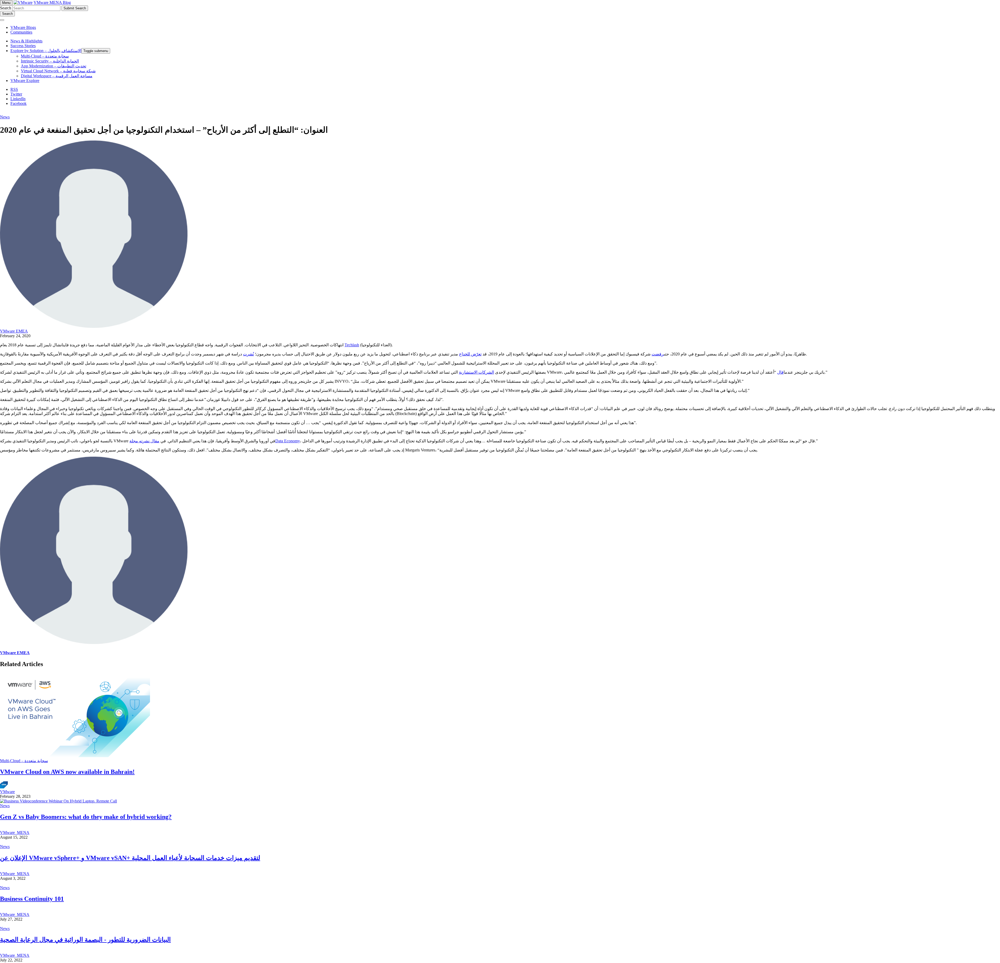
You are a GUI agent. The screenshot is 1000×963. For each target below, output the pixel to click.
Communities (21, 32)
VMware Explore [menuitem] (24, 80)
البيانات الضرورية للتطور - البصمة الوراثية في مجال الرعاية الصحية (85, 939)
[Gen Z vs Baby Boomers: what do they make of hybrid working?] (58, 801)
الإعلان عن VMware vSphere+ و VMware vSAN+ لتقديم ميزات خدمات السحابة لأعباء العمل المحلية (130, 857)
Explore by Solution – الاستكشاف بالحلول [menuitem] (45, 50)
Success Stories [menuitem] (23, 45)
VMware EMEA (14, 331)
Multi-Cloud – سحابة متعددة (24, 760)
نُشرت (248, 354)
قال (780, 372)
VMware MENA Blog (52, 2)
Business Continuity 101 (32, 898)
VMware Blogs (23, 27)
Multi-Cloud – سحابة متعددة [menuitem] (45, 56)
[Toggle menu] (2, 20)
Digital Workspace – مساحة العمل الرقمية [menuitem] (56, 76)
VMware (7, 791)
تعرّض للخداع (470, 354)
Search (5, 8)
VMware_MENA (14, 832)
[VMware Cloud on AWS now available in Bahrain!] (75, 756)
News (5, 117)
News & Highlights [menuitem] (26, 41)
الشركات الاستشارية (476, 372)
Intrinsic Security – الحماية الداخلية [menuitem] (50, 61)
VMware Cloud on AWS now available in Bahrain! (67, 771)
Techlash (352, 345)
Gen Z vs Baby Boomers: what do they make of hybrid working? (86, 816)
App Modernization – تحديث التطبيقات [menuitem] (53, 66)
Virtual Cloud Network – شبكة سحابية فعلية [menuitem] (58, 71)
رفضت (658, 354)
